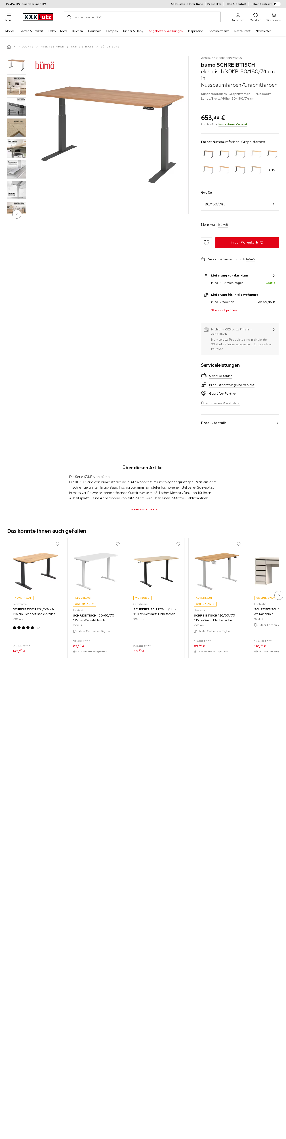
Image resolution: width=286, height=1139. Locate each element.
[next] (16, 214)
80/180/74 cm (217, 204)
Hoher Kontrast (261, 4)
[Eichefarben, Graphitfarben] (240, 170)
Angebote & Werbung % (166, 31)
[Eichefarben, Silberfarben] (256, 170)
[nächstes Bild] (278, 595)
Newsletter (263, 31)
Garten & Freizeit (31, 31)
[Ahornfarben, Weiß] (256, 154)
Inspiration (196, 31)
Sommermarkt (219, 31)
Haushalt (94, 31)
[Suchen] (69, 17)
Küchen (77, 31)
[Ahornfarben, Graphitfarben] (224, 154)
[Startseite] (9, 47)
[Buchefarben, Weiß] (224, 170)
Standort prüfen (224, 310)
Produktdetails (214, 422)
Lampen (112, 31)
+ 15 (272, 170)
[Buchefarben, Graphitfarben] (272, 154)
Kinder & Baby (133, 31)
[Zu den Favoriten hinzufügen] (206, 242)
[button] (16, 65)
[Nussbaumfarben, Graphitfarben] (208, 154)
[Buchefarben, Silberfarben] (208, 170)
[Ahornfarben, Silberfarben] (240, 154)
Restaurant (242, 31)
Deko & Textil (57, 31)
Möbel (9, 31)
